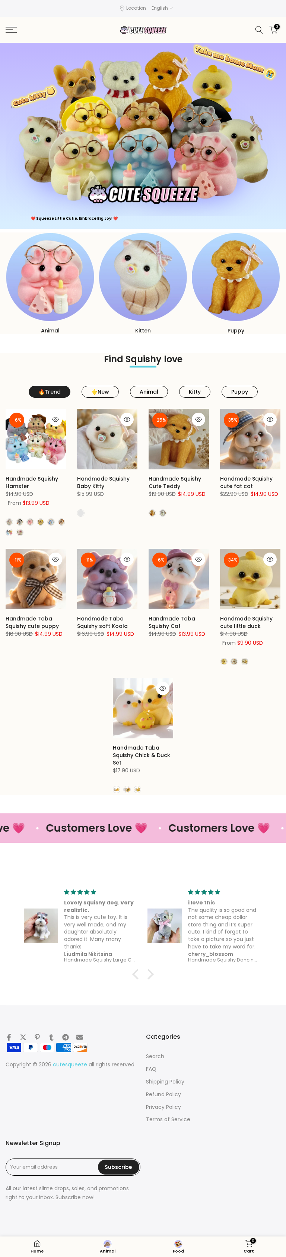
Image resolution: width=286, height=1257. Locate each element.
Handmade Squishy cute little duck (246, 622)
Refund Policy (163, 1094)
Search (155, 1056)
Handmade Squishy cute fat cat (246, 482)
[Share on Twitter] (23, 1037)
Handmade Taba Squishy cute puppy (32, 622)
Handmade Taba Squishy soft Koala (102, 622)
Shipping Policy (165, 1081)
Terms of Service (168, 1119)
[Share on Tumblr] (51, 1037)
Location (136, 8)
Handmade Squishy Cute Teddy (175, 482)
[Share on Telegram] (65, 1037)
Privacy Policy (163, 1107)
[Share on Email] (79, 1037)
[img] (100, 892)
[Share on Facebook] (9, 1037)
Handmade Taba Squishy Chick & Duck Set (141, 755)
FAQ (151, 1069)
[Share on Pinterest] (37, 1037)
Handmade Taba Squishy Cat (172, 622)
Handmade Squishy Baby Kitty (103, 482)
